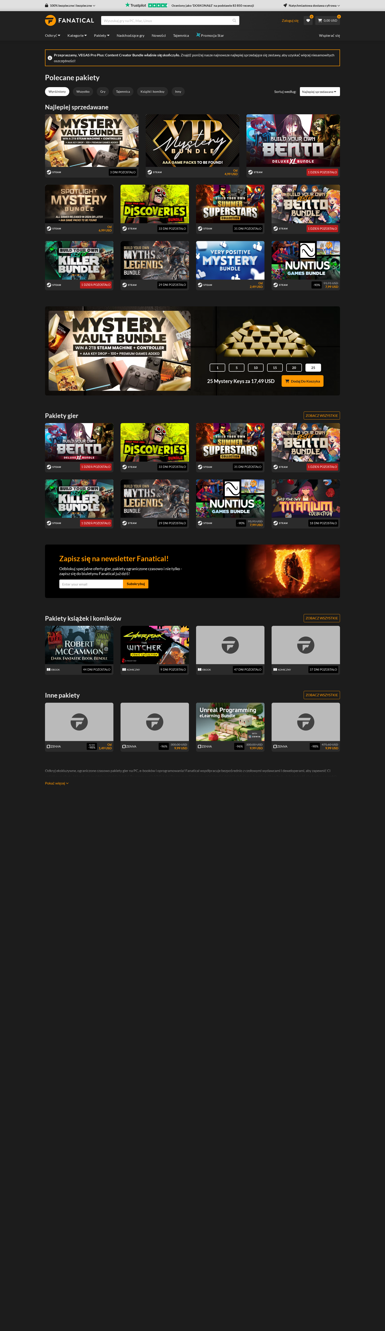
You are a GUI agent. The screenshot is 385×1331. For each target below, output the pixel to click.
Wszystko (83, 91)
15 (275, 368)
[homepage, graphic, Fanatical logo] (69, 20)
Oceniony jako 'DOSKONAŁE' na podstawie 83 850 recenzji (213, 5)
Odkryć (51, 35)
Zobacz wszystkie (322, 416)
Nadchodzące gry (131, 35)
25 (313, 368)
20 (294, 368)
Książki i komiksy (152, 91)
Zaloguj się (290, 20)
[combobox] (191, 20)
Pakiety (100, 35)
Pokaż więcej (55, 783)
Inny (178, 91)
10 (256, 368)
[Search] (234, 20)
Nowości (159, 35)
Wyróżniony (57, 91)
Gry (102, 91)
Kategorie (76, 35)
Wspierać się (329, 35)
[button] (70, 5)
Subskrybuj (136, 584)
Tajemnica (181, 35)
